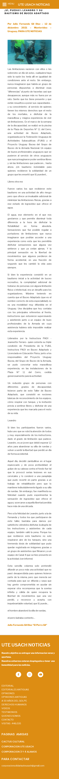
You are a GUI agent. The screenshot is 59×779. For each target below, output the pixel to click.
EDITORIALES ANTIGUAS (15, 689)
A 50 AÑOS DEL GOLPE (14, 700)
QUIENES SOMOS (11, 716)
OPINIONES (8, 693)
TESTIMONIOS (9, 712)
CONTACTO (8, 719)
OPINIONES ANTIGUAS (14, 697)
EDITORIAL (8, 685)
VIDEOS (6, 708)
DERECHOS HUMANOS (14, 704)
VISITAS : (11, 723)
